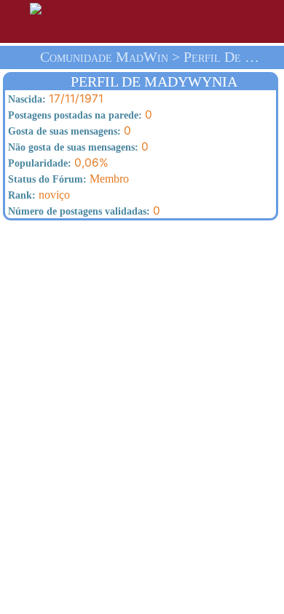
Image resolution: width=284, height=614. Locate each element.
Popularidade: (38, 163)
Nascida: (25, 99)
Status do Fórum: (46, 179)
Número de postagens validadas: (77, 211)
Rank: (20, 195)
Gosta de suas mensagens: (63, 131)
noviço (37, 194)
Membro (67, 178)
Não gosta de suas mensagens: (71, 147)
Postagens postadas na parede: (73, 115)
